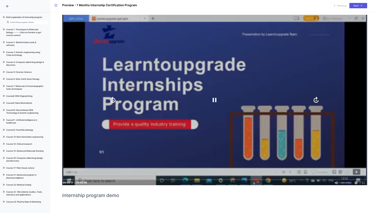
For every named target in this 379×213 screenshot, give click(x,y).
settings (356, 183)
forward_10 (316, 100)
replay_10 (113, 100)
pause (214, 100)
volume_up (336, 183)
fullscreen (363, 183)
